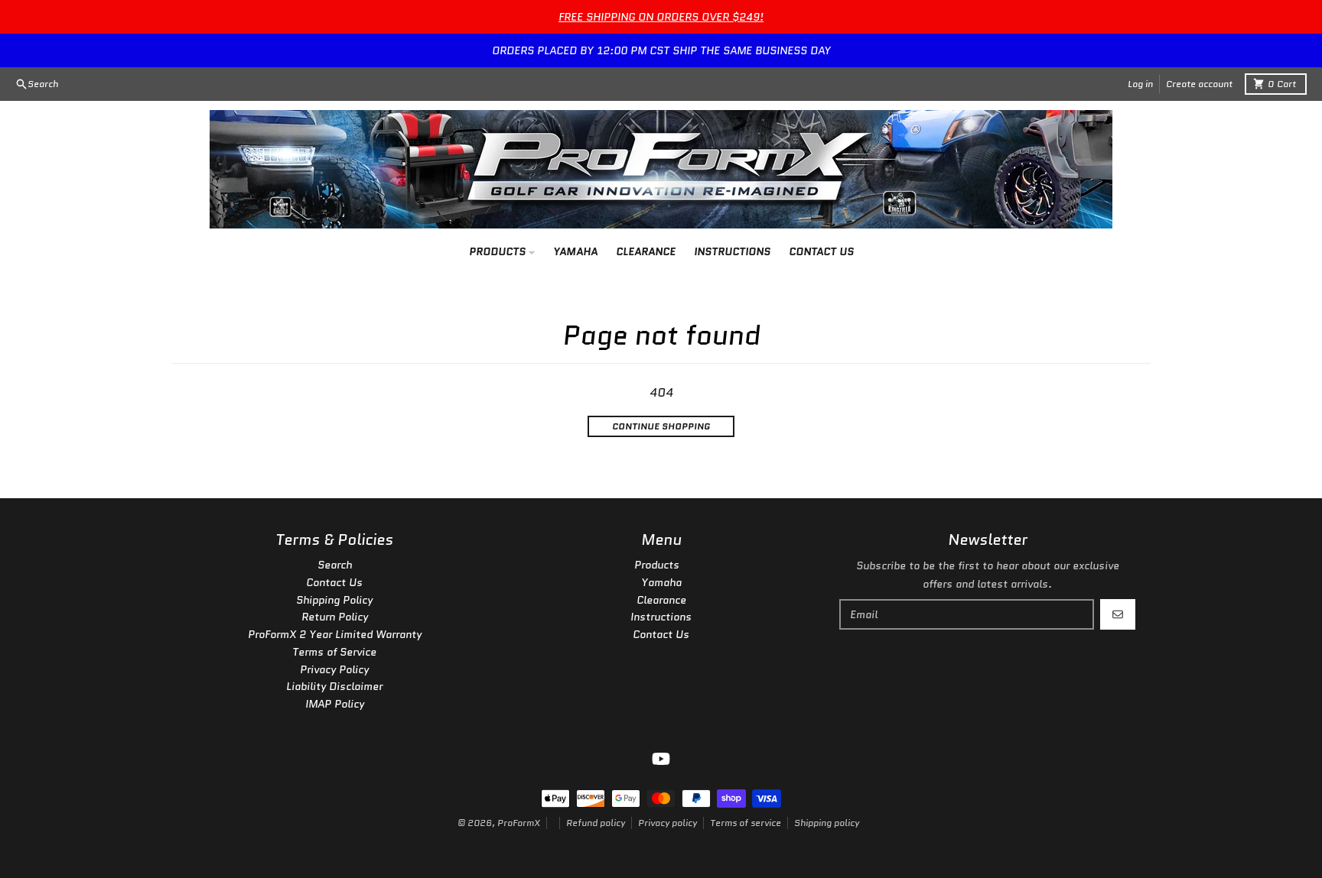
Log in (1140, 83)
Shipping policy (826, 822)
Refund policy (595, 822)
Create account (1199, 83)
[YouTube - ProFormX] (661, 759)
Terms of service (745, 822)
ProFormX (518, 822)
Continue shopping (661, 426)
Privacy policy (667, 822)
